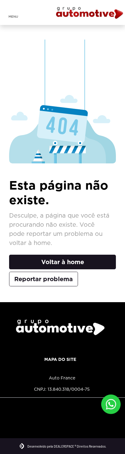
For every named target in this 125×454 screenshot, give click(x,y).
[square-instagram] (11, 412)
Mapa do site (60, 359)
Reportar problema (43, 279)
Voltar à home (62, 262)
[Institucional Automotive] (89, 12)
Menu (13, 16)
